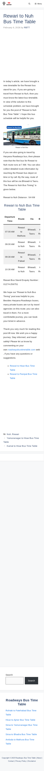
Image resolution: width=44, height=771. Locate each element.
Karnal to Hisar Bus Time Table (22, 446)
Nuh (9, 434)
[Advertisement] (22, 56)
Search (9, 675)
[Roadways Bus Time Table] (7, 3)
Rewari (15, 434)
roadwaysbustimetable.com (21, 349)
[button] (29, 3)
